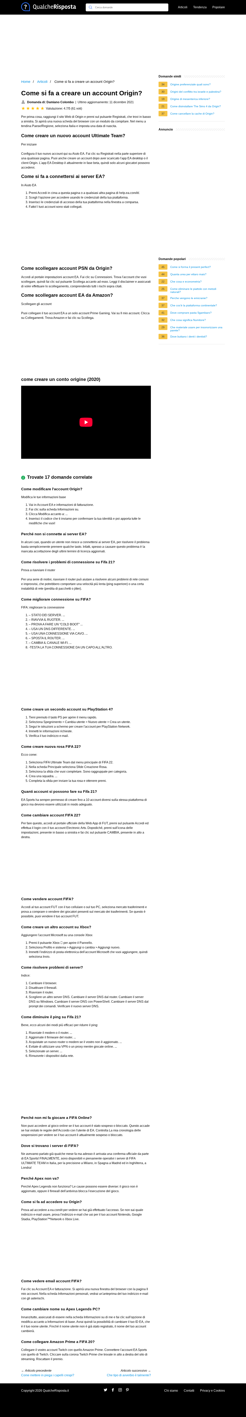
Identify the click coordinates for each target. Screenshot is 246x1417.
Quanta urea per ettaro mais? (188, 274)
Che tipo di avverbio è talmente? (129, 1375)
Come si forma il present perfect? (190, 266)
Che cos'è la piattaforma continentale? (193, 305)
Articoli (182, 7)
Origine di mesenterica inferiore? (190, 99)
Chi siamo (171, 1390)
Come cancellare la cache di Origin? (192, 113)
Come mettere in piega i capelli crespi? (47, 1375)
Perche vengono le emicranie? (188, 298)
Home (25, 82)
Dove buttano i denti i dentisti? (188, 336)
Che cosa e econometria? (186, 281)
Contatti (189, 1390)
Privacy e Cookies (212, 1390)
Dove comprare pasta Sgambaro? (191, 312)
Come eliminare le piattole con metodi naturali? (193, 290)
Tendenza (200, 7)
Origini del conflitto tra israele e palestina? (195, 91)
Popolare (218, 7)
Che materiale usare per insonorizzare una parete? (196, 329)
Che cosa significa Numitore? (188, 320)
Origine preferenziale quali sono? (190, 84)
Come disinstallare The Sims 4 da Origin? (195, 106)
